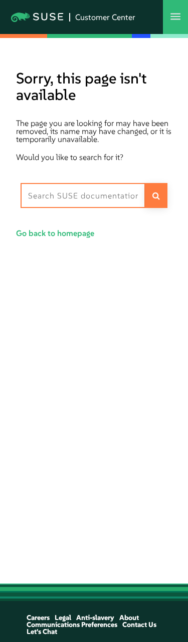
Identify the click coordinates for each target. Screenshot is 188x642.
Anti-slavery (95, 617)
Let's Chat (42, 631)
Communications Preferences (72, 624)
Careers (38, 617)
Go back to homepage (55, 233)
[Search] (156, 195)
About (129, 617)
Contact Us (139, 624)
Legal (63, 617)
